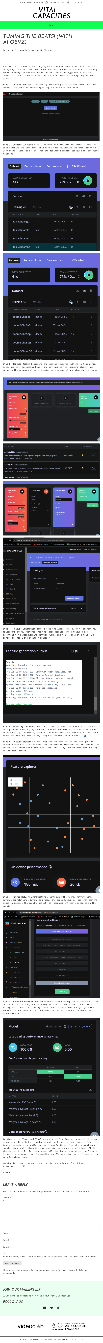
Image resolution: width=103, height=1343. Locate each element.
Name (6, 1233)
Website (7, 1247)
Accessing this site (33, 2)
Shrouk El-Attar (44, 50)
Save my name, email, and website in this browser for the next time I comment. (50, 1256)
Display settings (56, 2)
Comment (7, 1199)
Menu (51, 25)
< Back (6, 1172)
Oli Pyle (79, 1339)
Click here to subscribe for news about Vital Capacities (36, 1295)
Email (7, 1240)
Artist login (76, 2)
